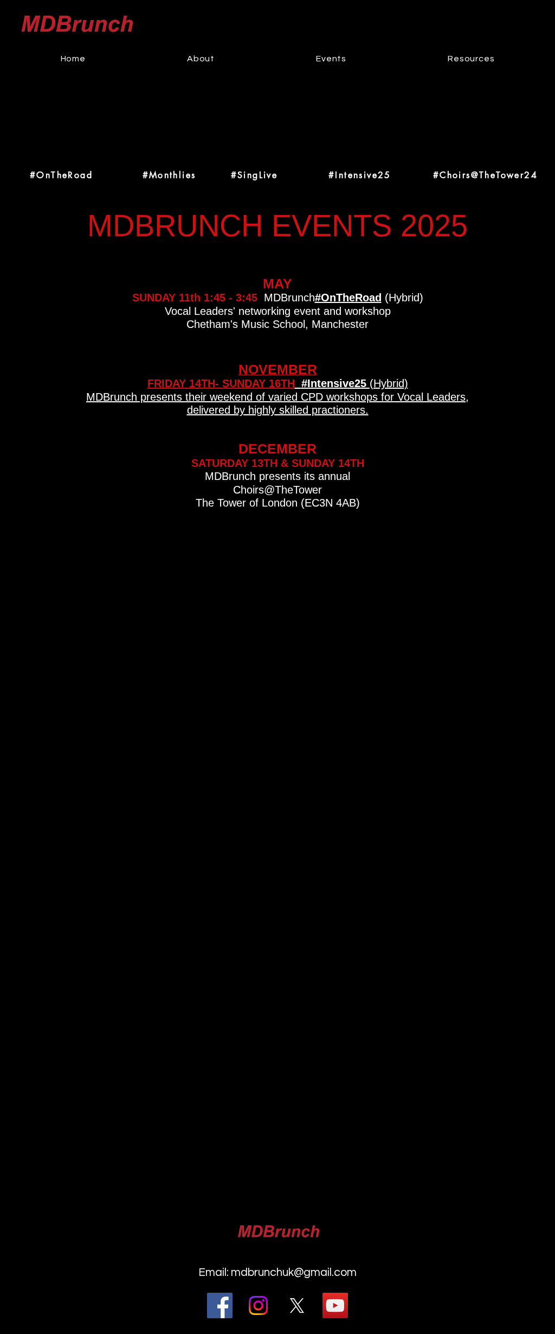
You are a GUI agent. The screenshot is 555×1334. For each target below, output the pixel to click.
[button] (331, 58)
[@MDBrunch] (296, 1305)
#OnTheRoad (348, 298)
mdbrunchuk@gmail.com (294, 1272)
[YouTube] (335, 1305)
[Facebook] (220, 1305)
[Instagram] (258, 1305)
